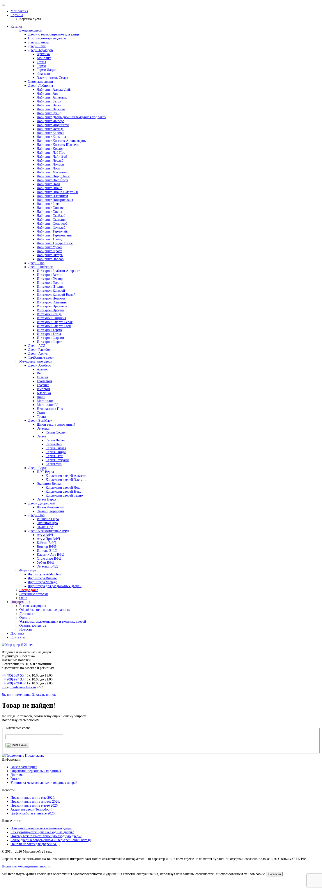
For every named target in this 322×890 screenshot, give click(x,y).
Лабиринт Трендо (50, 239)
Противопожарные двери (47, 38)
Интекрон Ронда (49, 314)
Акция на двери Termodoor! (31, 809)
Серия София (55, 432)
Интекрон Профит (50, 310)
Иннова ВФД (47, 550)
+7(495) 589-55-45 (15, 675)
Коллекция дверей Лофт (64, 487)
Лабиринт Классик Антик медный (62, 141)
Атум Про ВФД (48, 539)
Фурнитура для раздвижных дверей (54, 586)
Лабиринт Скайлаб (51, 215)
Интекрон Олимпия (52, 302)
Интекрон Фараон (50, 338)
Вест (40, 373)
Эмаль (41, 436)
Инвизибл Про (48, 519)
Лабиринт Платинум (52, 196)
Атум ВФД (45, 535)
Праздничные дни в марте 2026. (34, 805)
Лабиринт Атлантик (52, 97)
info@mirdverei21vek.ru (19, 687)
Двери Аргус (38, 353)
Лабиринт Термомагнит (55, 235)
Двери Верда (37, 468)
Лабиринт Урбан (49, 247)
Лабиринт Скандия (51, 219)
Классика (44, 393)
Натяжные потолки (33, 594)
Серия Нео (54, 444)
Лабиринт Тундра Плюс (55, 243)
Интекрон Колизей (51, 290)
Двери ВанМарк (40, 420)
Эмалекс (43, 428)
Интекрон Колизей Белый (56, 294)
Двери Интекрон (40, 267)
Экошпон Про (47, 523)
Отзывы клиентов (32, 625)
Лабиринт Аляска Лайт (54, 89)
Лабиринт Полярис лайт (55, 200)
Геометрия (44, 381)
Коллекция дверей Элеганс (66, 479)
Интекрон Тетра (49, 334)
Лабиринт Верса (49, 105)
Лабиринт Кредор (50, 148)
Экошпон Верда (49, 483)
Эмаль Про (45, 527)
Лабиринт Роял (48, 204)
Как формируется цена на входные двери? (42, 832)
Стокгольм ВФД (49, 558)
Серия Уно (54, 464)
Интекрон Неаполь (51, 298)
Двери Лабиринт (40, 85)
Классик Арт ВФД (50, 554)
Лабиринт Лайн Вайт (53, 156)
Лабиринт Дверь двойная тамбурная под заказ (71, 117)
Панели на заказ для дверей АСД (35, 844)
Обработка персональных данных (44, 610)
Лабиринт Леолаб (50, 160)
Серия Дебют (55, 440)
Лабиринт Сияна (49, 211)
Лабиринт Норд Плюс (53, 176)
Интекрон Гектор (50, 278)
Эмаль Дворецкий (50, 511)
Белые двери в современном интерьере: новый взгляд (51, 840)
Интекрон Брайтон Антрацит (59, 271)
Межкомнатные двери (35, 361)
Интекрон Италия (50, 286)
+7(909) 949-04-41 (15, 683)
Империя (43, 389)
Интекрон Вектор (50, 275)
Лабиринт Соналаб (51, 227)
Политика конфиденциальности (26, 866)
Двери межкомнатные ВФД (48, 531)
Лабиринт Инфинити (53, 125)
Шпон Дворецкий (50, 507)
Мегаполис (45, 401)
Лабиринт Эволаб (50, 259)
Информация (20, 602)
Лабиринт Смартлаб (52, 223)
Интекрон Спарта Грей (54, 326)
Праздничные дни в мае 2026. (33, 797)
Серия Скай (54, 456)
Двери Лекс (37, 46)
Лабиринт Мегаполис (53, 172)
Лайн (41, 397)
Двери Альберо (39, 365)
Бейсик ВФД (46, 543)
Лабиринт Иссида (50, 129)
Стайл (41, 62)
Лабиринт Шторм (50, 255)
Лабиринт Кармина (51, 137)
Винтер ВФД (46, 546)
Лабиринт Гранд (49, 113)
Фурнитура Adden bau (44, 574)
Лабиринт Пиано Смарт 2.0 (57, 192)
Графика (43, 385)
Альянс (42, 369)
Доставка (26, 613)
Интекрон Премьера (52, 306)
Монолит (44, 58)
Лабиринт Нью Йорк (52, 180)
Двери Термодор (40, 50)
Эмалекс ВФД (47, 566)
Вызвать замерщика (16, 694)
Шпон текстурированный (56, 424)
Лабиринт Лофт (48, 168)
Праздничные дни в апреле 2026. (35, 801)
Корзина (17, 15)
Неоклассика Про (50, 409)
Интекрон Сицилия (51, 318)
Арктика (43, 54)
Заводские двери (40, 81)
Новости (25, 629)
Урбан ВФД (45, 562)
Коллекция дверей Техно (64, 495)
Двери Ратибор (39, 349)
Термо (41, 66)
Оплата (24, 617)
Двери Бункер (38, 42)
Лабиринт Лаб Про (51, 152)
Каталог (17, 26)
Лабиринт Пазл (48, 184)
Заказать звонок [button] (44, 694)
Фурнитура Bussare (42, 578)
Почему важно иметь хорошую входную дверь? (46, 836)
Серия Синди (56, 452)
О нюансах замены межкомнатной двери (41, 828)
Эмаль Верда (46, 499)
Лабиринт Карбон (50, 133)
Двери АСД (36, 345)
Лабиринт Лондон (50, 164)
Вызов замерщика (32, 606)
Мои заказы (19, 11)
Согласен (274, 874)
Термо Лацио (47, 70)
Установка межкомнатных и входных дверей (52, 621)
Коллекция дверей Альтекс (66, 476)
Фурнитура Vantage (42, 582)
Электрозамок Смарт (52, 77)
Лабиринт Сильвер (51, 208)
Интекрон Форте (49, 342)
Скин (41, 412)
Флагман (43, 74)
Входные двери (30, 30)
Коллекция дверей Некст (64, 491)
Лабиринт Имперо (50, 121)
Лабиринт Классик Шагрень (58, 144)
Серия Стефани (57, 460)
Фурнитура (27, 570)
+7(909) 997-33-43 (15, 679)
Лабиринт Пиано (49, 188)
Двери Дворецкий (41, 503)
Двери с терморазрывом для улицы (54, 34)
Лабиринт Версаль (51, 109)
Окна (23, 598)
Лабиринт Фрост (49, 251)
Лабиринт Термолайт (53, 231)
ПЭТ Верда (45, 472)
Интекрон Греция (50, 282)
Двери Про (36, 263)
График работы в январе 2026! (33, 813)
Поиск (22, 745)
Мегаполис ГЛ (47, 405)
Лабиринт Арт (47, 93)
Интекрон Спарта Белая (55, 322)
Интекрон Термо (49, 330)
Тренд (41, 416)
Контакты (18, 637)
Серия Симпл (56, 448)
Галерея (42, 377)
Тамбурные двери (41, 357)
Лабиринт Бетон (49, 101)
